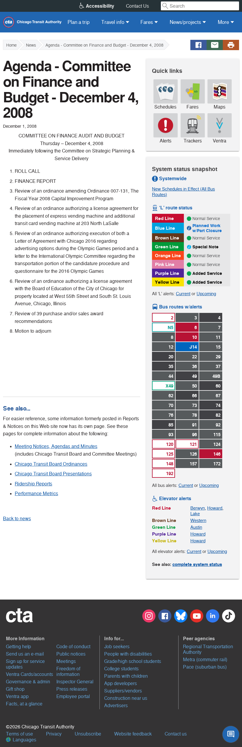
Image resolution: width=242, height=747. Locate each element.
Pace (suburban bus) (205, 666)
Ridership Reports (33, 483)
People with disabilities (128, 653)
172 (216, 463)
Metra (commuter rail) (205, 659)
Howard (214, 507)
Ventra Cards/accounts (29, 674)
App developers (120, 683)
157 (193, 463)
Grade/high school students (132, 661)
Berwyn (197, 507)
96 (194, 434)
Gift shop (15, 689)
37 (218, 366)
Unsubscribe (88, 733)
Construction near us (125, 698)
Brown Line (167, 237)
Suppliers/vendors (123, 690)
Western (198, 520)
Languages (24, 739)
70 (171, 405)
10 (194, 337)
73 (194, 405)
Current (183, 293)
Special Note (205, 246)
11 (218, 337)
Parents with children (126, 676)
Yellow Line (167, 282)
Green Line (167, 246)
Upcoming (206, 293)
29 (218, 356)
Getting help (18, 646)
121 (193, 444)
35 (171, 366)
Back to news (17, 518)
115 (216, 434)
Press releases (71, 689)
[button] (52, 638)
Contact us (176, 733)
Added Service (207, 273)
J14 (193, 346)
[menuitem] (78, 22)
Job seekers (117, 646)
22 (194, 356)
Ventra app (17, 696)
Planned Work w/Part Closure (207, 228)
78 (194, 415)
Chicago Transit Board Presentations (53, 473)
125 (169, 454)
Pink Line (164, 264)
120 (169, 444)
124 (216, 444)
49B (216, 376)
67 (218, 395)
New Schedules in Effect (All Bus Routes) (183, 191)
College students (121, 668)
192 (169, 473)
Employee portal (73, 696)
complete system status (197, 564)
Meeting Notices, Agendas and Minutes (56, 446)
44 (171, 376)
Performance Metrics (36, 493)
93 (171, 434)
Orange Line (168, 255)
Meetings (66, 661)
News (31, 45)
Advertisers (116, 705)
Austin (196, 527)
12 (171, 346)
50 (194, 385)
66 (194, 395)
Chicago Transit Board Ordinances (51, 464)
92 (218, 424)
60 (218, 385)
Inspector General (74, 681)
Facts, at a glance (24, 703)
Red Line (164, 218)
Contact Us (137, 6)
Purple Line (167, 273)
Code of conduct (73, 646)
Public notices (71, 653)
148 (169, 463)
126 (193, 454)
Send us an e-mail (25, 653)
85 (171, 424)
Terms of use (19, 733)
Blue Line (165, 228)
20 (171, 356)
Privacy (54, 733)
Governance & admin (28, 681)
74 (218, 405)
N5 (170, 327)
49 (194, 376)
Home (11, 45)
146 (216, 454)
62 (171, 395)
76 (171, 415)
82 (218, 415)
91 (194, 424)
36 (194, 366)
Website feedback (133, 733)
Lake (195, 513)
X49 (169, 385)
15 (218, 346)
